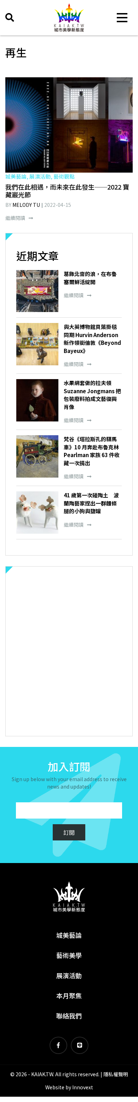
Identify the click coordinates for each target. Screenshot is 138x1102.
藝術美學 (69, 955)
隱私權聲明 (115, 1074)
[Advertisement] (69, 651)
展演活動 (69, 975)
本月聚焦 (69, 995)
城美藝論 (69, 935)
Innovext (82, 1087)
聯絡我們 (69, 1015)
